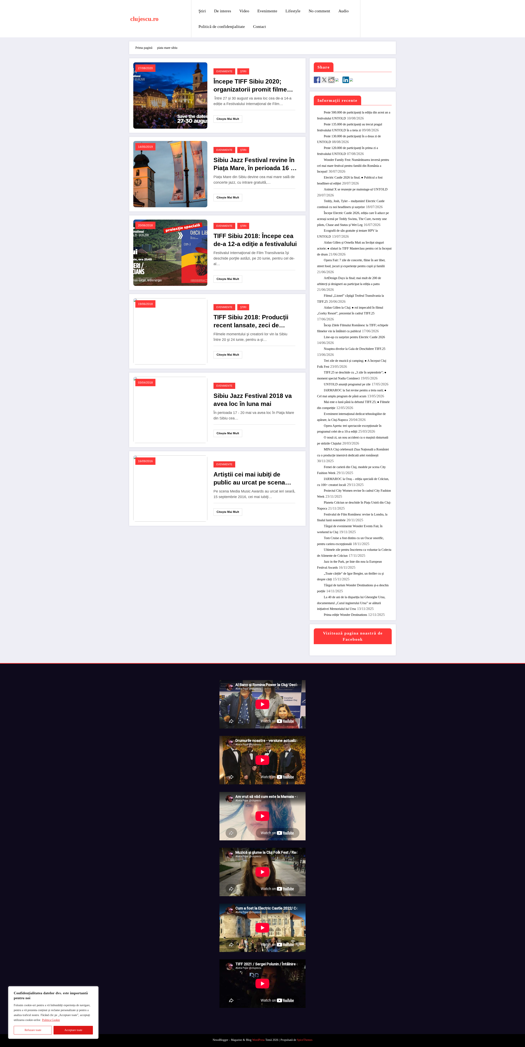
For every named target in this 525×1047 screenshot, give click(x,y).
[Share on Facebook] (317, 80)
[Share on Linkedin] (345, 80)
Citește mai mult (228, 118)
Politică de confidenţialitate (222, 26)
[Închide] (94, 989)
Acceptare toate (73, 1030)
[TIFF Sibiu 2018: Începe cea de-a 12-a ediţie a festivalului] (170, 252)
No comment (319, 11)
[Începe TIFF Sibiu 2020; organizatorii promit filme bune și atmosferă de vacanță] (170, 95)
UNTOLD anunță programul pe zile (347, 384)
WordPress (258, 1039)
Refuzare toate (33, 1030)
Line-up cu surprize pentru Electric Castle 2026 (354, 337)
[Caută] (367, 18)
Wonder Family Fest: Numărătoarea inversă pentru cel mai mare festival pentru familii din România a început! (353, 165)
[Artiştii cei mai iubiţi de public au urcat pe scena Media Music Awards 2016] (170, 488)
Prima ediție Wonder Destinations (345, 614)
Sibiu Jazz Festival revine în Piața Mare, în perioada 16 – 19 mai (253, 164)
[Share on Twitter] (324, 80)
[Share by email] (353, 81)
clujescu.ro (144, 18)
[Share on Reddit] (331, 80)
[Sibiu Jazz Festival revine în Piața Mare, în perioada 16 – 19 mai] (170, 174)
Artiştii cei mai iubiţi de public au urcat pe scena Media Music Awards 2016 (251, 478)
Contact (259, 26)
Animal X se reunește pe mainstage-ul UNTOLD (356, 189)
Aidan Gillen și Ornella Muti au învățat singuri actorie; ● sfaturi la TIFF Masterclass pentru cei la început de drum (354, 248)
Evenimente (267, 11)
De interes (222, 11)
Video (244, 11)
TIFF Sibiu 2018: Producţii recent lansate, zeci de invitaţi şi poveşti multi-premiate (250, 321)
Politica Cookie (51, 1020)
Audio (343, 11)
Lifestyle (292, 11)
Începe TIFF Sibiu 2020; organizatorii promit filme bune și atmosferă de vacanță (250, 85)
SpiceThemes (304, 1039)
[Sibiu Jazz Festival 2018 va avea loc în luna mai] (170, 409)
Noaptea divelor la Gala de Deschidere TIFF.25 (354, 349)
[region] (53, 1012)
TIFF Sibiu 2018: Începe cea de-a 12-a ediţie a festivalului (255, 240)
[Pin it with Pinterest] (338, 81)
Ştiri (202, 11)
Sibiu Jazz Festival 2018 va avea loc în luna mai (252, 399)
